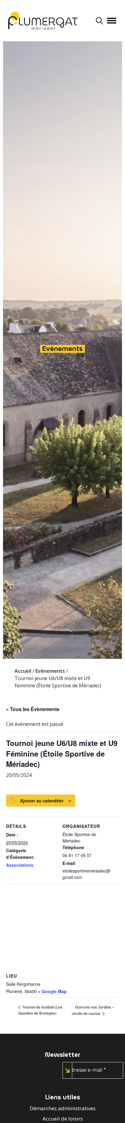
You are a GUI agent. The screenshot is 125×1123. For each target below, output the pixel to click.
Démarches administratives (63, 1108)
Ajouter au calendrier (41, 801)
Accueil (23, 671)
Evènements (62, 348)
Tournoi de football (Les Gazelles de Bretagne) (40, 1010)
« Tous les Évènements (32, 709)
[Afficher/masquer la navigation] (111, 21)
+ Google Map (52, 991)
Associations (19, 865)
